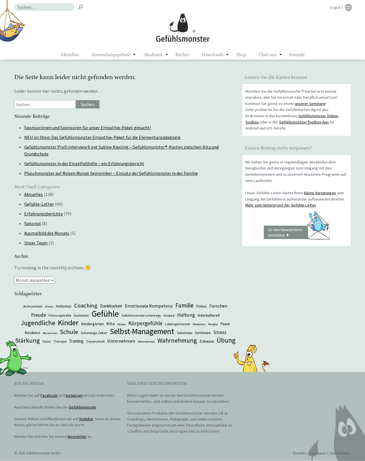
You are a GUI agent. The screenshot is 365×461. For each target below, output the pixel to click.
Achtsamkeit (32, 306)
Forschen (218, 306)
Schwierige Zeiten (94, 332)
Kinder (68, 322)
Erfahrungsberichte (43, 214)
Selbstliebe (184, 333)
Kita (110, 323)
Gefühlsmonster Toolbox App (304, 122)
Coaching (86, 305)
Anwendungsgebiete (111, 54)
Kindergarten (92, 323)
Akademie (153, 54)
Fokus (201, 306)
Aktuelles (70, 54)
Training (76, 341)
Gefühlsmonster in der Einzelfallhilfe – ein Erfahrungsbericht (84, 163)
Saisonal (32, 223)
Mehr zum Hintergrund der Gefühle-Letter (280, 205)
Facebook (49, 395)
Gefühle (105, 313)
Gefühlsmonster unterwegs (141, 315)
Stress (219, 332)
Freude (38, 315)
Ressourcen (50, 333)
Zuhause (206, 341)
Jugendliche (38, 323)
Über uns (268, 54)
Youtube (86, 418)
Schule (69, 332)
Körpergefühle (145, 323)
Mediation (199, 324)
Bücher (182, 54)
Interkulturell (209, 315)
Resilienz (32, 332)
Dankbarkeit (111, 306)
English (335, 7)
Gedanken (81, 315)
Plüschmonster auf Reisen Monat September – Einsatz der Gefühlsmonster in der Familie (111, 173)
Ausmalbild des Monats (46, 233)
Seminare (203, 332)
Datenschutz (339, 453)
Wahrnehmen (146, 341)
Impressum (317, 453)
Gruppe (169, 315)
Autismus (64, 306)
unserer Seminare (310, 103)
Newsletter (77, 436)
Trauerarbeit (95, 341)
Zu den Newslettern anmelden (285, 232)
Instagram (74, 395)
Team (46, 341)
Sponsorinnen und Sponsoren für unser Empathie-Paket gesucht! (87, 127)
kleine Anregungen (320, 192)
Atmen (49, 306)
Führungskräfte (59, 315)
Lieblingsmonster (177, 324)
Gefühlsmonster (182, 27)
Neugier (213, 324)
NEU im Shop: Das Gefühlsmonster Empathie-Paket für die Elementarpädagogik (102, 137)
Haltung (186, 315)
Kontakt (297, 54)
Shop (241, 54)
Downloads (213, 54)
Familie (184, 305)
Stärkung (27, 340)
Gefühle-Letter (39, 204)
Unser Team (36, 243)
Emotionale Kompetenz (149, 306)
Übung (226, 340)
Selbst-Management (142, 331)
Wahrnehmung (177, 340)
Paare (225, 324)
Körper (121, 324)
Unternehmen (121, 341)
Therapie (59, 341)
